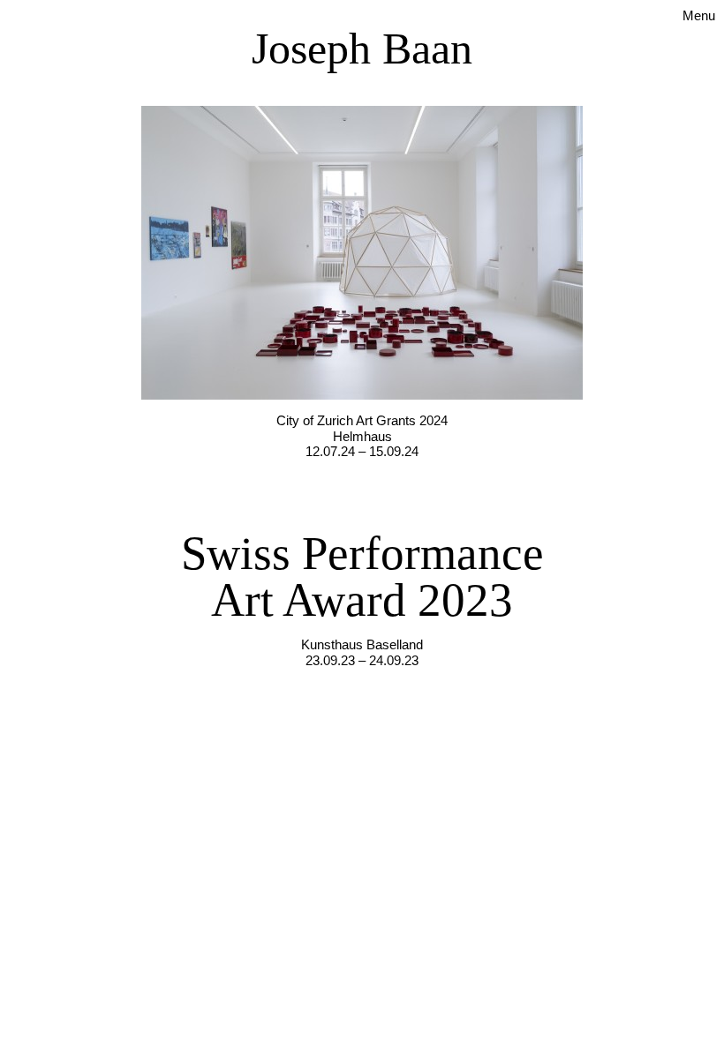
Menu (699, 15)
